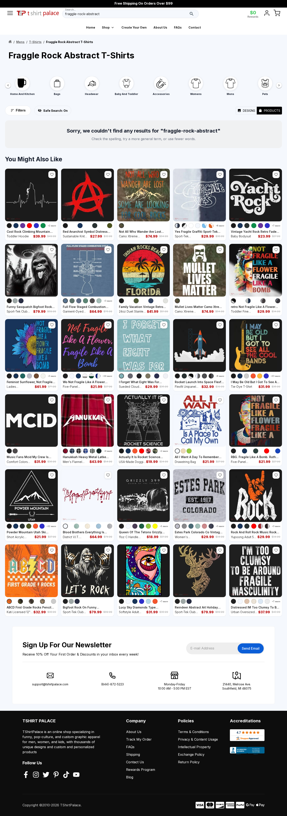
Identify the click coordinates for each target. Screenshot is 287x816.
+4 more (108, 451)
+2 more (52, 225)
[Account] (267, 14)
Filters (21, 110)
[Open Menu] (10, 14)
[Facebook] (25, 775)
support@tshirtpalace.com (50, 684)
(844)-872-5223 (112, 684)
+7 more (276, 225)
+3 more (108, 301)
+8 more (220, 225)
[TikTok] (66, 775)
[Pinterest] (56, 775)
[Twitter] (46, 775)
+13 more (275, 376)
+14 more (107, 376)
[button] (51, 174)
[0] (277, 14)
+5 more (220, 526)
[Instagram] (36, 775)
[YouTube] (76, 775)
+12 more (51, 526)
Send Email (250, 648)
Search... (70, 9)
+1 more (164, 526)
